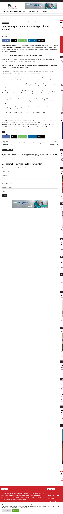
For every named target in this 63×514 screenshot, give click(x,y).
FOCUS (7, 11)
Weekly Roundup (9, 21)
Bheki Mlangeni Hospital (11, 131)
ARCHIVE (38, 11)
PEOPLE (33, 11)
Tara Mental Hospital (17, 134)
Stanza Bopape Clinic (6, 134)
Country (4, 183)
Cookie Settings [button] (6, 510)
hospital (47, 131)
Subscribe (44, 11)
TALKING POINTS (14, 11)
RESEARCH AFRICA (27, 11)
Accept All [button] (15, 510)
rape (52, 131)
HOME (3, 11)
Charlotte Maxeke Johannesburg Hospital (26, 131)
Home (3, 21)
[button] (59, 11)
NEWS (20, 11)
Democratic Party (40, 131)
